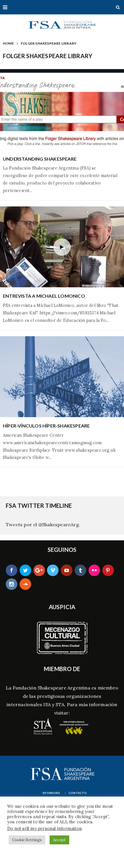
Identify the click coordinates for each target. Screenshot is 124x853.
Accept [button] (59, 839)
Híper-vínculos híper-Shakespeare (46, 425)
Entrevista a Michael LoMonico (44, 296)
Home (8, 43)
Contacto (78, 793)
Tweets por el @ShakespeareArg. (43, 524)
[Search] (118, 7)
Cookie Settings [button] (27, 839)
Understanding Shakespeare (39, 159)
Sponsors (51, 793)
